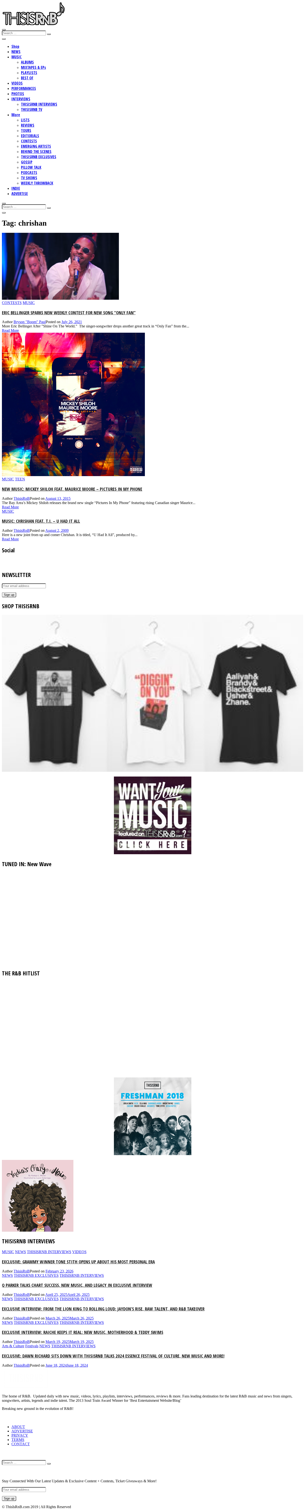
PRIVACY (19, 1435)
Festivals (31, 1346)
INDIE (15, 188)
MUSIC (16, 57)
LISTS (25, 120)
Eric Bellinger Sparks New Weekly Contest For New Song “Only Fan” (69, 312)
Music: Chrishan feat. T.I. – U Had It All (41, 521)
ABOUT (18, 1427)
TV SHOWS (29, 177)
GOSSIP (26, 162)
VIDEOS (17, 83)
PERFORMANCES (23, 88)
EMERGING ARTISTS (36, 146)
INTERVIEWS (20, 99)
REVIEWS (27, 125)
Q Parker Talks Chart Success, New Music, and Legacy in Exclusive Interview (77, 1285)
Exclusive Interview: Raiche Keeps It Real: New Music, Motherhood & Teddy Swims (82, 1332)
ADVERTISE (19, 193)
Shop (15, 46)
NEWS (15, 51)
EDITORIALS (30, 135)
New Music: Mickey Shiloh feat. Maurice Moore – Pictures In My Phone (72, 489)
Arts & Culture (13, 1346)
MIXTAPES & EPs (33, 67)
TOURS (26, 130)
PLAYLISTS (29, 72)
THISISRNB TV (31, 109)
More (15, 114)
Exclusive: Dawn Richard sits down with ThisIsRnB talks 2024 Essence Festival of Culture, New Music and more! (113, 1356)
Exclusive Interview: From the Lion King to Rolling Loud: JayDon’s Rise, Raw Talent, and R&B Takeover (103, 1309)
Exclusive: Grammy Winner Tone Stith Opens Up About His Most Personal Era (78, 1262)
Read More (10, 330)
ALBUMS (27, 62)
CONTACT (20, 1444)
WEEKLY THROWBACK (37, 183)
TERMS (17, 1440)
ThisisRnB (22, 498)
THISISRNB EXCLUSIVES (38, 156)
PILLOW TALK (31, 167)
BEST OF (27, 78)
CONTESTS (29, 141)
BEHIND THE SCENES (36, 151)
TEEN (20, 479)
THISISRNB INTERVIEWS (39, 104)
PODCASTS (29, 172)
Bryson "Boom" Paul (30, 322)
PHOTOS (17, 93)
